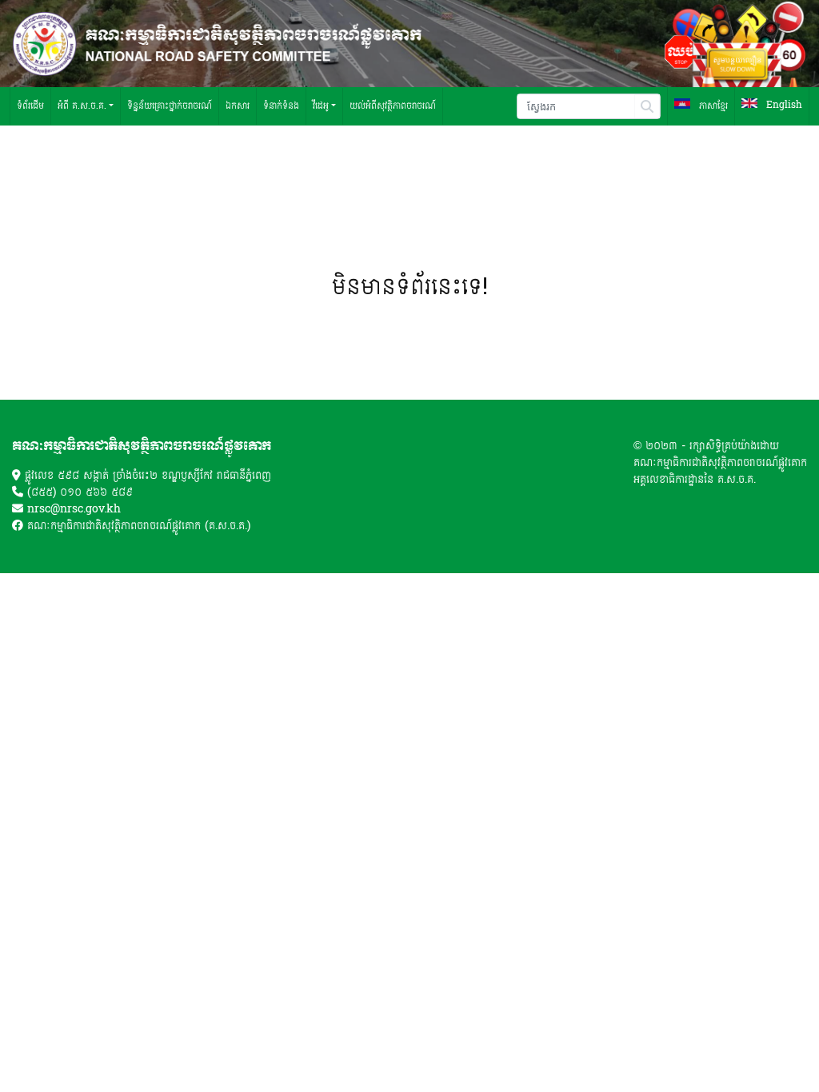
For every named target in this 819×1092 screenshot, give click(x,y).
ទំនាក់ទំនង (281, 106)
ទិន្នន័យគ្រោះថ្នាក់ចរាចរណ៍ (169, 106)
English (782, 106)
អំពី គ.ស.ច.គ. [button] (82, 106)
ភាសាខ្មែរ (712, 106)
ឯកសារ (238, 106)
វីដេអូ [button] (321, 106)
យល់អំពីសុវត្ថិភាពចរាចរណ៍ (393, 106)
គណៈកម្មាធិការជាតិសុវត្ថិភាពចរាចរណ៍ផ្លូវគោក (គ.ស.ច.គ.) (138, 526)
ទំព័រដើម (30, 106)
